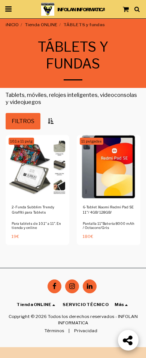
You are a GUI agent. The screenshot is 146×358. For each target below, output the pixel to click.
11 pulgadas (91, 141)
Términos (54, 330)
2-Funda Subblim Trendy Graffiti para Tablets (33, 209)
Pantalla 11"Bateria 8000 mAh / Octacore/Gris (108, 225)
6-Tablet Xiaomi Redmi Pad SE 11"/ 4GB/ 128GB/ (108, 209)
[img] (37, 167)
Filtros (23, 121)
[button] (8, 9)
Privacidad (85, 330)
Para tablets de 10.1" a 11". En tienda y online (36, 225)
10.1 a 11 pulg (21, 141)
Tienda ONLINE (41, 24)
